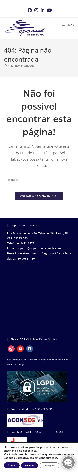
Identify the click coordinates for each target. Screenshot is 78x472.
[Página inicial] (5, 65)
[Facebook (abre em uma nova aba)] (29, 10)
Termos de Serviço (15, 364)
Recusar (29, 465)
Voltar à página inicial (39, 196)
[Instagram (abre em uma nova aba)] (36, 10)
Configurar (49, 465)
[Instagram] (11, 348)
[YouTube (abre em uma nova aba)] (49, 10)
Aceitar (12, 465)
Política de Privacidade (58, 359)
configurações (48, 458)
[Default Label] (20, 348)
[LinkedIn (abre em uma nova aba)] (42, 10)
